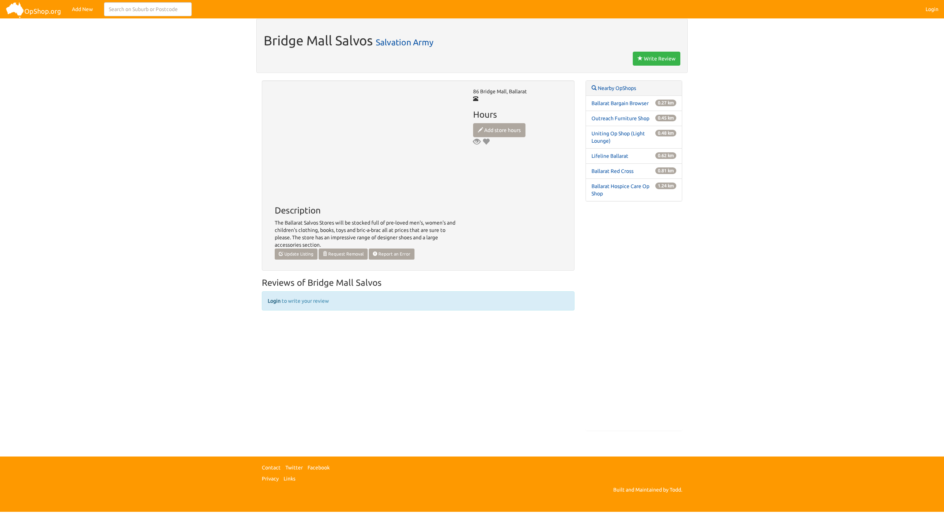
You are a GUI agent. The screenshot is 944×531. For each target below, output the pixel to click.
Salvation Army (404, 42)
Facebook (319, 468)
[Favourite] (486, 141)
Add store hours (502, 130)
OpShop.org (42, 11)
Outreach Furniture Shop (620, 118)
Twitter (294, 468)
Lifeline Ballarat (609, 156)
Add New (82, 9)
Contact (271, 468)
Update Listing (298, 253)
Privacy (270, 479)
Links (289, 479)
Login (932, 9)
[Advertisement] (634, 319)
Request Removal (345, 253)
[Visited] (476, 141)
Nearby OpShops (616, 88)
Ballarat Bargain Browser (620, 103)
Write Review (659, 59)
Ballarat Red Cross (612, 171)
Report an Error (393, 253)
